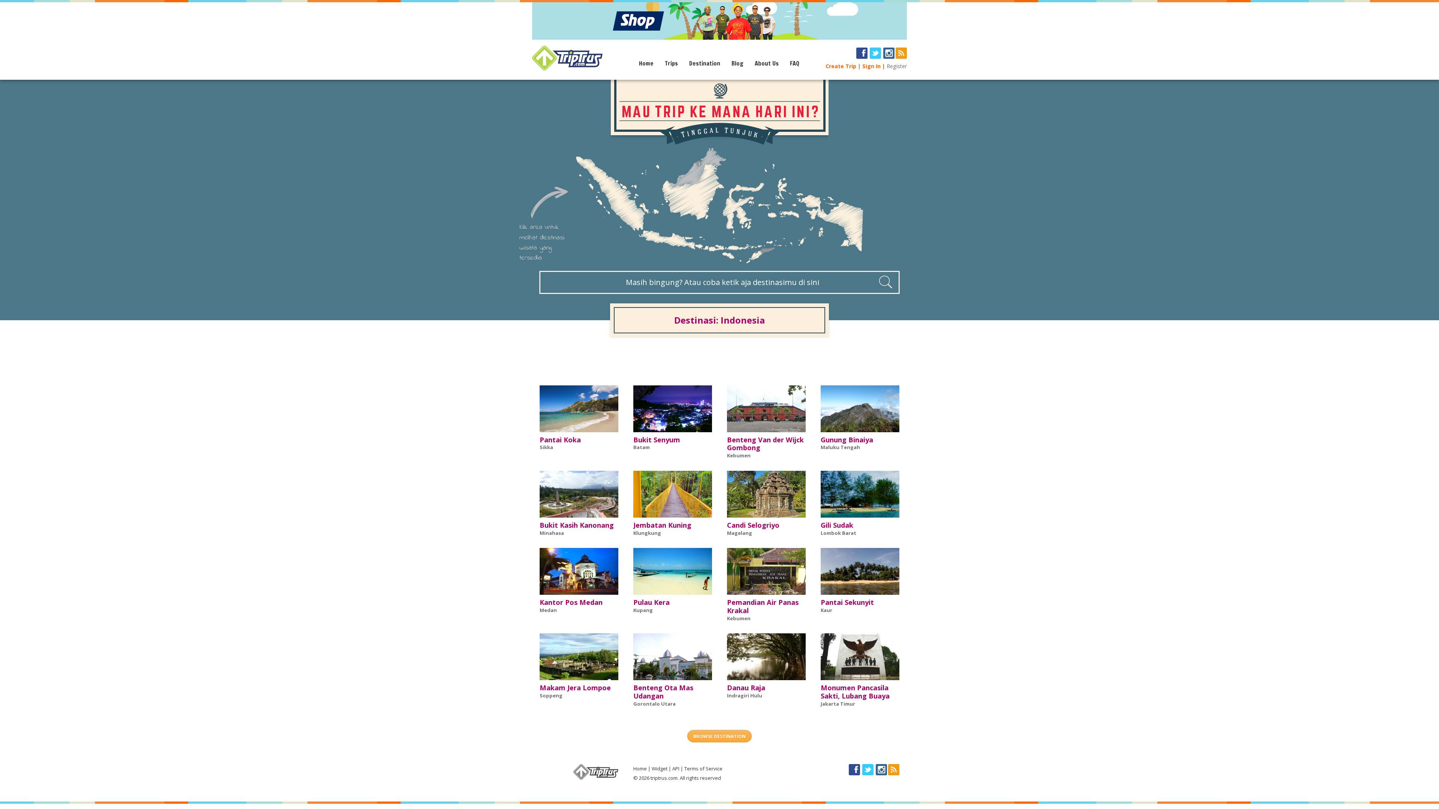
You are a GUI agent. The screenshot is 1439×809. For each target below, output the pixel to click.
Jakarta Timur (838, 703)
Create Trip (841, 66)
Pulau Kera (651, 602)
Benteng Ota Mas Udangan (663, 691)
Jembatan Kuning (662, 525)
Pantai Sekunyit (847, 602)
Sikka (546, 447)
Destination (704, 63)
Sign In (871, 66)
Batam (641, 447)
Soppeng (551, 695)
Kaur (826, 610)
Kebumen (739, 455)
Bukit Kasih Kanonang (577, 525)
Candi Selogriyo (753, 525)
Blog (737, 63)
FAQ (794, 63)
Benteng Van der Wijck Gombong (765, 443)
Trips (671, 63)
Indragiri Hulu (744, 695)
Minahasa (552, 533)
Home (646, 63)
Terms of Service (703, 768)
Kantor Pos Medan (571, 602)
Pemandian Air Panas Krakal (763, 606)
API (675, 768)
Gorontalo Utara (654, 703)
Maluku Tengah (840, 447)
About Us (767, 63)
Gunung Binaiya (847, 439)
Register (897, 66)
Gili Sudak (837, 525)
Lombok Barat (838, 533)
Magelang (739, 533)
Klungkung (647, 533)
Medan (548, 610)
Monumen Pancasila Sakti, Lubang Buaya (855, 691)
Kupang (643, 610)
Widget (659, 768)
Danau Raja (746, 687)
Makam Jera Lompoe (575, 687)
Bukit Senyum (656, 439)
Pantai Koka (560, 439)
